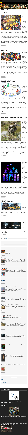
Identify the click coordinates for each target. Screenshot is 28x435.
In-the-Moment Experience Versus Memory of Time (9, 286)
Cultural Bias (14, 364)
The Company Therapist (4, 381)
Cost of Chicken (12, 424)
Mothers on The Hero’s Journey (8, 81)
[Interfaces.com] (14, 5)
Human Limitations (4, 268)
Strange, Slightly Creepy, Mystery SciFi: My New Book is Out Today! (14, 118)
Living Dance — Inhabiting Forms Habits (7, 296)
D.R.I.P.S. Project (3, 379)
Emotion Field (4, 50)
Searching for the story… (6, 160)
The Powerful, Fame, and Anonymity (7, 332)
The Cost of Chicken (3, 382)
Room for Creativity (4, 353)
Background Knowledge (5, 364)
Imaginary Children (4, 305)
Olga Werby (2, 51)
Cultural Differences (4, 321)
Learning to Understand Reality (6, 315)
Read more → (3, 45)
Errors (3, 314)
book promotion (3, 49)
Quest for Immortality (4, 322)
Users (6, 267)
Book (2, 116)
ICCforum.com (11, 402)
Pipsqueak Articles (13, 49)
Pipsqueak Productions (19, 401)
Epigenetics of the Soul (4, 258)
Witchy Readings (5, 12)
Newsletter (9, 49)
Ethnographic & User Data (9, 304)
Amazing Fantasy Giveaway (7, 201)
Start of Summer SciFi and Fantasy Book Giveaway (12, 220)
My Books (6, 49)
